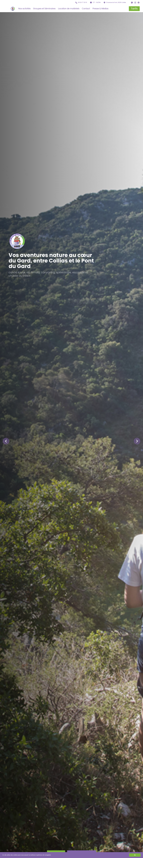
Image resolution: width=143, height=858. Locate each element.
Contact (86, 8)
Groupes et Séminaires (44, 8)
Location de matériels (68, 8)
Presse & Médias (100, 8)
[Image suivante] (137, 441)
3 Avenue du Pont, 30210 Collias (116, 2)
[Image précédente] (6, 441)
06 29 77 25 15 (82, 2)
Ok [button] (135, 855)
